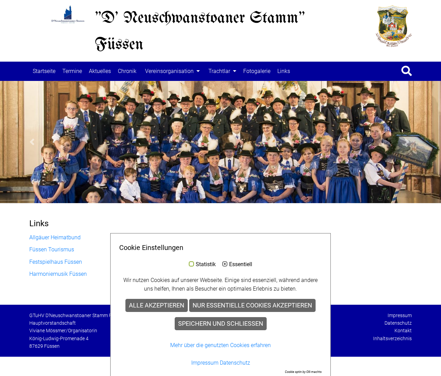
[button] (33, 142)
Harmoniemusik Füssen (58, 274)
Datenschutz (398, 323)
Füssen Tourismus (51, 249)
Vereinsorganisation (169, 71)
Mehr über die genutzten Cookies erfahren (220, 345)
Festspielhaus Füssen (55, 262)
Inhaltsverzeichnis (392, 338)
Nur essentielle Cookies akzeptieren (252, 305)
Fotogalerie (256, 71)
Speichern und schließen (220, 323)
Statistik (206, 264)
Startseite (44, 71)
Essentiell (240, 264)
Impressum (400, 315)
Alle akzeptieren (156, 305)
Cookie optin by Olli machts (303, 372)
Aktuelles (100, 71)
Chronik (127, 71)
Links (283, 71)
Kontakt (403, 330)
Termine (72, 71)
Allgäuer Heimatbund (55, 237)
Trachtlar (219, 71)
